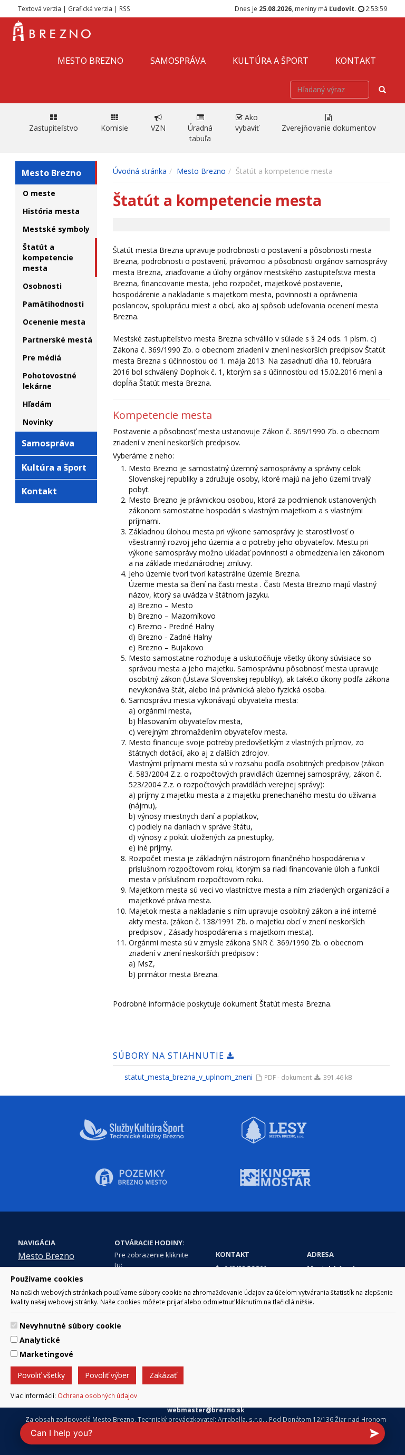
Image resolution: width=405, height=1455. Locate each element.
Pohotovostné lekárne (49, 380)
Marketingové (46, 1354)
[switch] (14, 1325)
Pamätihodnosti (53, 304)
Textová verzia (39, 8)
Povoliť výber (107, 1375)
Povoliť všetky (41, 1375)
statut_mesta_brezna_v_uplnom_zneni (188, 1077)
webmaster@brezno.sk (205, 1409)
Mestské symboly (56, 229)
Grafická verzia (90, 8)
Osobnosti (42, 286)
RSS (124, 8)
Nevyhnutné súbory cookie (70, 1326)
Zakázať (163, 1375)
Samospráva (178, 60)
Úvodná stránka (140, 171)
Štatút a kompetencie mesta (48, 257)
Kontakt (355, 60)
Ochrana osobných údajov (97, 1395)
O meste (39, 193)
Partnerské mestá (57, 340)
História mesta (51, 211)
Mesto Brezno (90, 60)
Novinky (38, 422)
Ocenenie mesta (54, 322)
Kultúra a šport (270, 60)
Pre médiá (42, 358)
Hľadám (37, 404)
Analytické (40, 1340)
